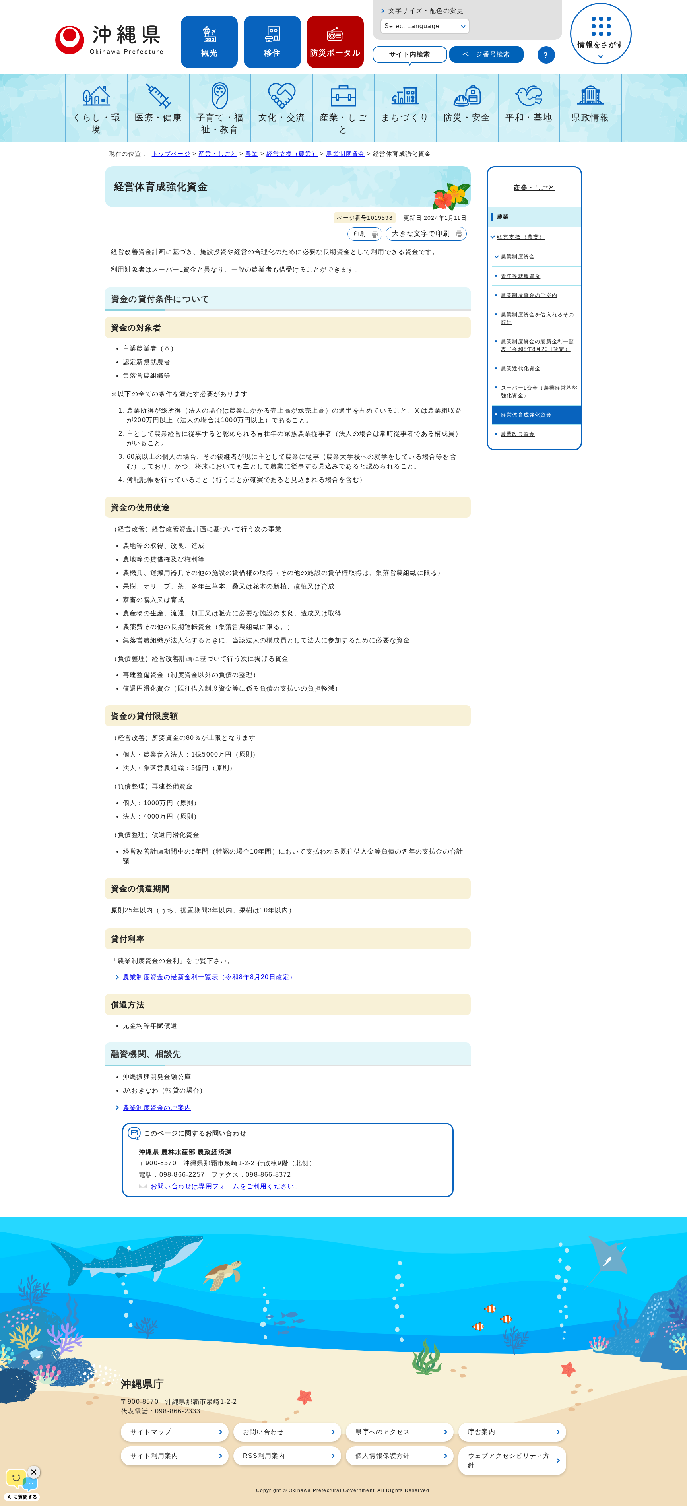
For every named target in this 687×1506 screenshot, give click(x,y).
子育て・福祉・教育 (220, 123)
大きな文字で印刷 (421, 233)
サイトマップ (150, 1431)
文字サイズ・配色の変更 (426, 10)
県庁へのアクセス (382, 1431)
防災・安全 (467, 117)
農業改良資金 (518, 434)
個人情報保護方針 (382, 1455)
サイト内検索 (409, 54)
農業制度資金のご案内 (157, 1107)
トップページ (171, 153)
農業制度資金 (345, 153)
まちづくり (405, 117)
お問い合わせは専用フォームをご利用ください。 (226, 1186)
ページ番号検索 (486, 54)
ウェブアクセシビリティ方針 (509, 1460)
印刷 (360, 234)
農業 (251, 153)
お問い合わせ (263, 1431)
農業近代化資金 (520, 368)
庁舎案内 (481, 1431)
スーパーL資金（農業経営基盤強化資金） (539, 391)
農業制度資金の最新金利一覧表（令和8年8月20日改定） (209, 977)
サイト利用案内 (154, 1455)
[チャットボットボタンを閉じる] (33, 1472)
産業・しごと (343, 123)
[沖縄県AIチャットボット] (22, 1484)
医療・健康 (158, 117)
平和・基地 (528, 117)
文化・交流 (281, 117)
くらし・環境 (96, 123)
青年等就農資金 (520, 276)
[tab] (410, 54)
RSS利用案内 (264, 1455)
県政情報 (590, 117)
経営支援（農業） (292, 153)
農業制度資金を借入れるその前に (537, 318)
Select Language (412, 26)
